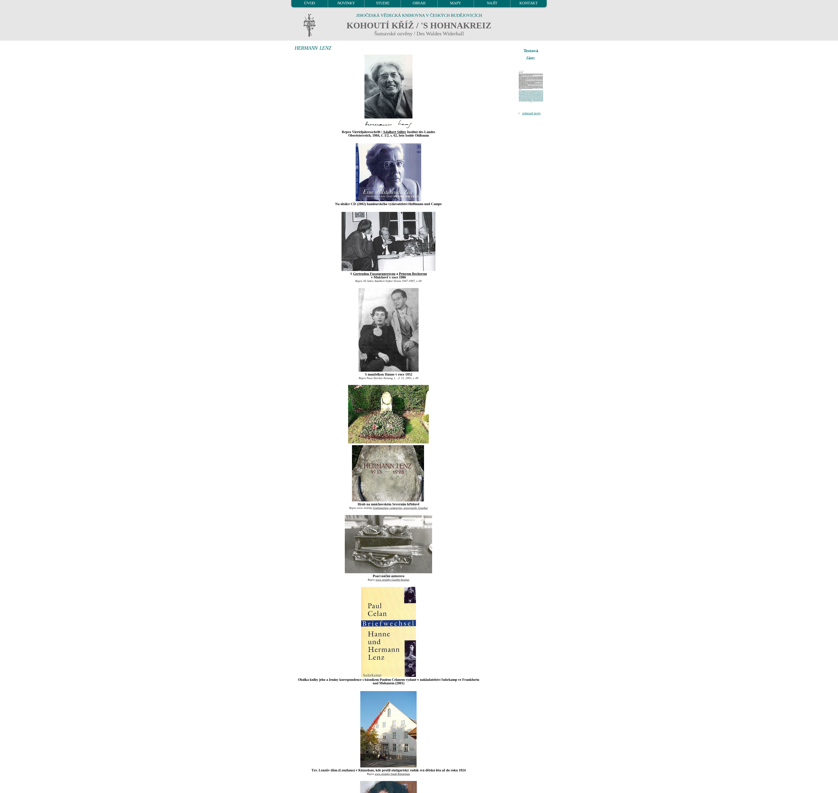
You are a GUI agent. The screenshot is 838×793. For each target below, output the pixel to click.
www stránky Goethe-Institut (392, 579)
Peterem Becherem (413, 274)
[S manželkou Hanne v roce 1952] (388, 330)
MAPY (455, 3)
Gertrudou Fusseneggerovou (374, 274)
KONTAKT (528, 3)
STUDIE (383, 3)
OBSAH (419, 3)
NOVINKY (346, 3)
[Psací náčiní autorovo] (388, 544)
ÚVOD (309, 3)
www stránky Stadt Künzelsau (392, 774)
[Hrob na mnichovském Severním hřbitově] (388, 443)
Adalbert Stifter (394, 132)
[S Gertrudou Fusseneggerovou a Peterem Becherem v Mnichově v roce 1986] (388, 241)
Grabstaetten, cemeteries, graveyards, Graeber (400, 508)
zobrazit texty (531, 113)
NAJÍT (492, 3)
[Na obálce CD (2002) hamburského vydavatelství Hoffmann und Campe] (388, 172)
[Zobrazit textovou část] (531, 86)
